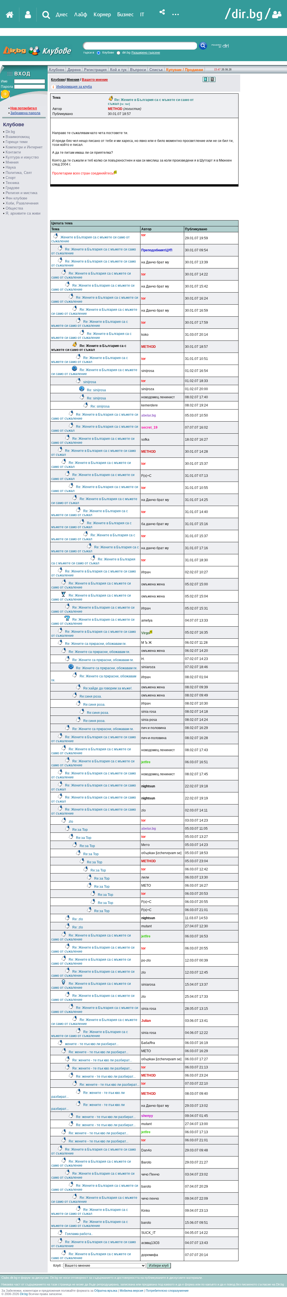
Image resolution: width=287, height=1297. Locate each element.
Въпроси (138, 70)
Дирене (74, 70)
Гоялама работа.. (79, 1234)
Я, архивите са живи (23, 213)
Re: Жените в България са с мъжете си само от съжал (89, 360)
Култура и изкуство (22, 157)
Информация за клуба (74, 87)
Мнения (12, 162)
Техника (12, 183)
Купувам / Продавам (184, 70)
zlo (71, 822)
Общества (14, 208)
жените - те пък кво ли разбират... (92, 1044)
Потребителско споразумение (167, 1290)
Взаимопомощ (18, 137)
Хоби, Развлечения (22, 203)
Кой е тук (118, 70)
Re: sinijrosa (96, 390)
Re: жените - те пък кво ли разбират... (98, 1052)
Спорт (11, 178)
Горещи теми (16, 142)
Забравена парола (25, 113)
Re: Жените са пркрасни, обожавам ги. (95, 644)
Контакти (13, 152)
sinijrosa (89, 382)
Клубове (56, 70)
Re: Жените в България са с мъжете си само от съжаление (89, 324)
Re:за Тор (80, 830)
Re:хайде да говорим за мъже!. (107, 688)
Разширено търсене (145, 52)
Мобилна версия (131, 1290)
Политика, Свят (19, 173)
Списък (156, 70)
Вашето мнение (95, 80)
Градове (12, 188)
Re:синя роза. (91, 696)
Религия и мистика (21, 193)
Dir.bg (10, 132)
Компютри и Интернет (24, 147)
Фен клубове (16, 198)
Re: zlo (77, 919)
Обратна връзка (105, 1290)
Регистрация (95, 70)
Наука (11, 167)
